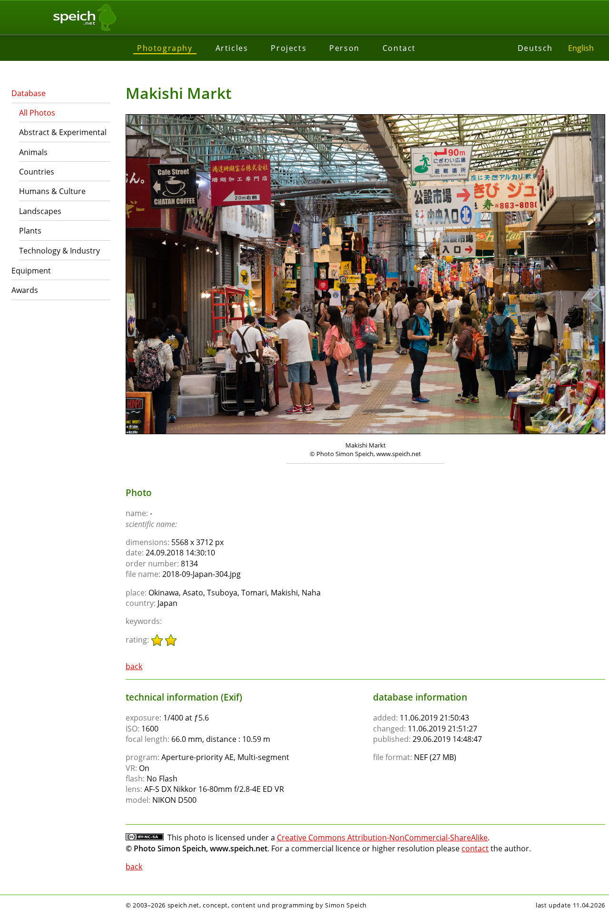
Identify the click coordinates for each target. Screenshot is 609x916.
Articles (232, 48)
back (134, 666)
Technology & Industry (59, 250)
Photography (165, 48)
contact (475, 848)
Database (28, 93)
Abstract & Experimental (63, 132)
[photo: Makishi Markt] (365, 275)
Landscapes (40, 211)
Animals (33, 152)
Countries (36, 171)
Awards (24, 290)
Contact (399, 48)
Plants (30, 230)
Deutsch (535, 48)
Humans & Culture (52, 191)
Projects (288, 48)
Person (344, 48)
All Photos (37, 112)
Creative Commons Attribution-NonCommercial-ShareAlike (382, 837)
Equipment (31, 270)
